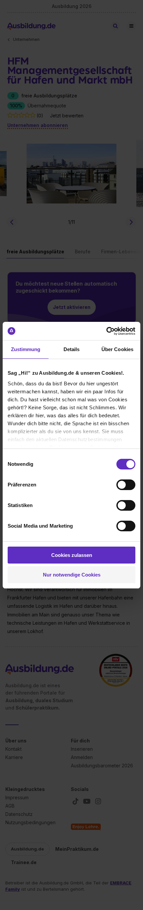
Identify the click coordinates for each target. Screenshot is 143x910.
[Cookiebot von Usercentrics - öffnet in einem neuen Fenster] (106, 331)
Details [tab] (72, 349)
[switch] (125, 484)
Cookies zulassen (71, 555)
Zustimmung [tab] (26, 349)
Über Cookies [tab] (117, 349)
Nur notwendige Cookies (71, 575)
